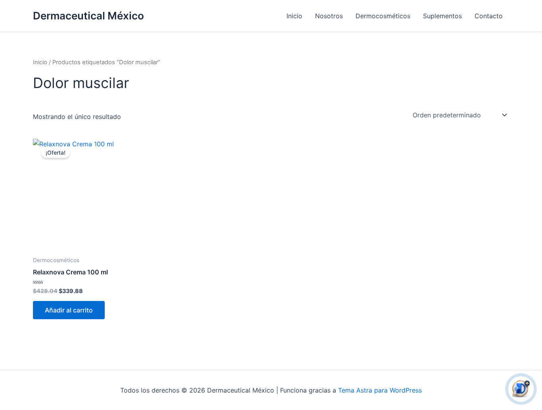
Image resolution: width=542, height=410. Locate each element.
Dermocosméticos (383, 16)
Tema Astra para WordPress (380, 390)
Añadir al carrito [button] (69, 310)
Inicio (294, 16)
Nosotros (329, 16)
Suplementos (442, 16)
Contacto (489, 16)
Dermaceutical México (88, 16)
